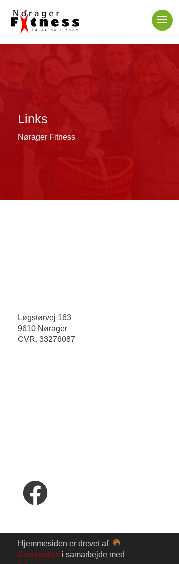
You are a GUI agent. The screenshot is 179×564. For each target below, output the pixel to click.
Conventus (39, 554)
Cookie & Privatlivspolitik (65, 425)
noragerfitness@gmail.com (82, 366)
